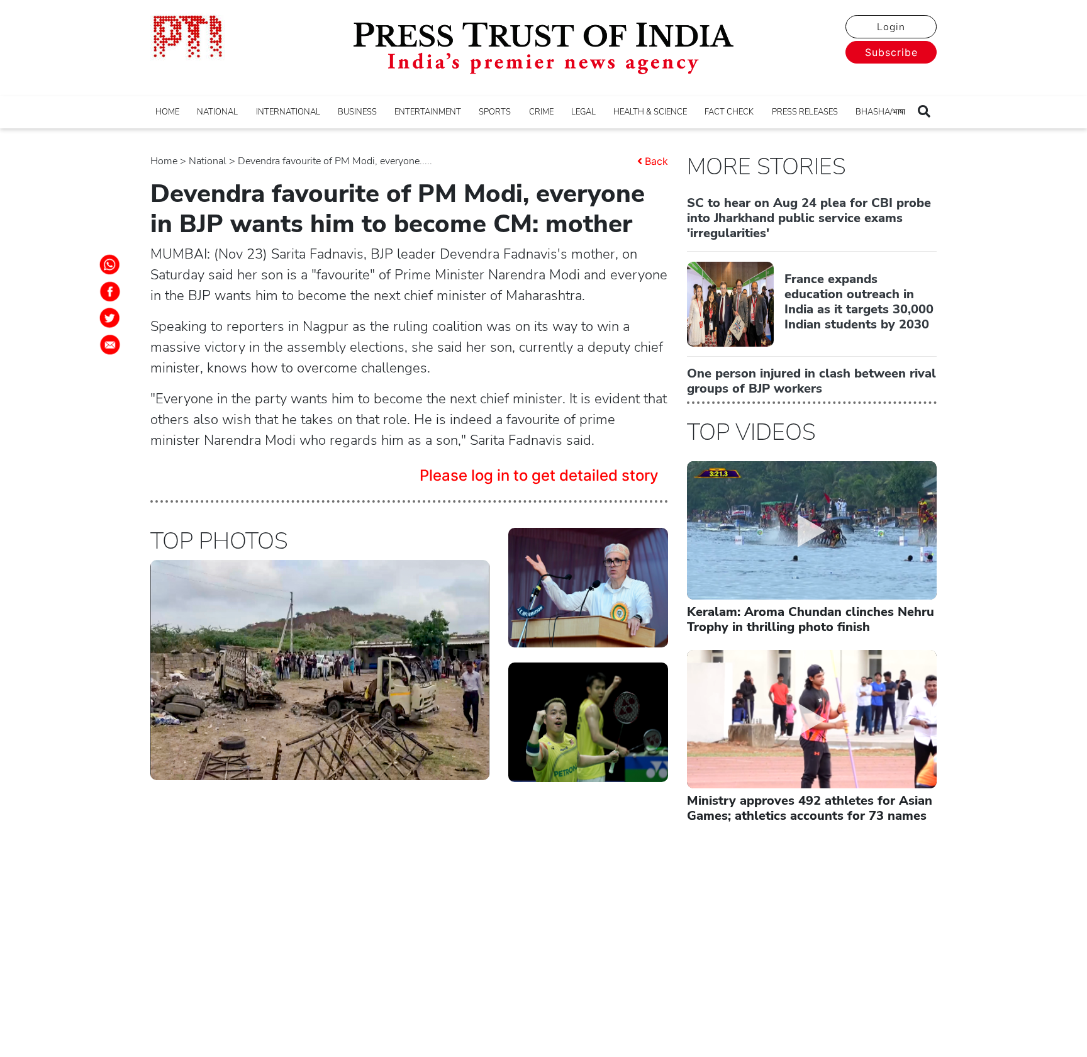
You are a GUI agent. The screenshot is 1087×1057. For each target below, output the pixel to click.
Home (163, 161)
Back (656, 161)
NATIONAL (217, 112)
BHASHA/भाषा (880, 112)
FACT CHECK (729, 112)
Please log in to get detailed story (539, 475)
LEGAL (583, 112)
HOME (167, 112)
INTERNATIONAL (288, 112)
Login (891, 27)
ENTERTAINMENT (427, 112)
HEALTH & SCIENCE (650, 112)
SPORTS (495, 112)
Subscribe (891, 52)
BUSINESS (357, 112)
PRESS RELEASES (805, 112)
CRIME (541, 112)
